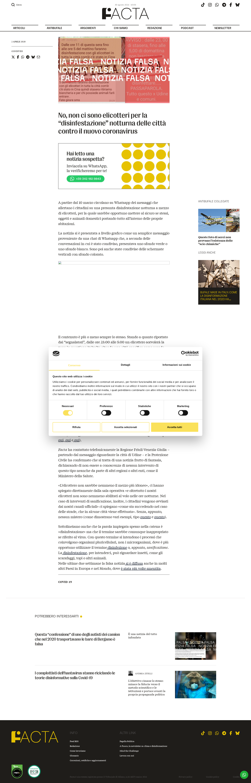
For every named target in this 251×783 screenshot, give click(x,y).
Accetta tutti (174, 427)
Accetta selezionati (125, 427)
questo (145, 516)
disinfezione (117, 547)
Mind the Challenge (129, 750)
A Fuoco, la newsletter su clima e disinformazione (143, 746)
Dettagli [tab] (125, 364)
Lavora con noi (127, 755)
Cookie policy (212, 776)
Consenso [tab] (74, 365)
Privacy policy (185, 776)
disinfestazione (74, 552)
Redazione (75, 746)
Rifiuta (76, 427)
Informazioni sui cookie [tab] (177, 364)
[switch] (106, 413)
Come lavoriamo (78, 750)
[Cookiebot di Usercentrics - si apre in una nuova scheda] (184, 353)
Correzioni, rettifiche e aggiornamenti (88, 760)
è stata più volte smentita (141, 568)
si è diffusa (134, 563)
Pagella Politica (127, 741)
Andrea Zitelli (143, 673)
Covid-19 (65, 582)
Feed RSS (74, 741)
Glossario (74, 755)
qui (61, 440)
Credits (236, 776)
